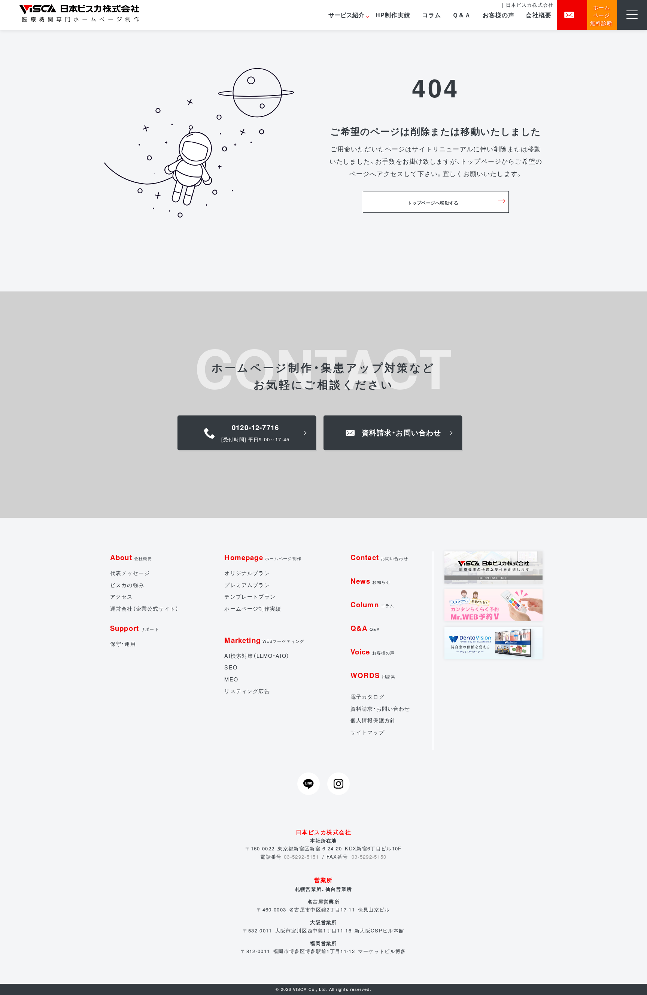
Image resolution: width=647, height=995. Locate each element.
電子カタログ (367, 696)
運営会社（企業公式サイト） (144, 608)
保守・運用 (123, 643)
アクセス (121, 596)
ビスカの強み (127, 585)
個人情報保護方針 (373, 720)
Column (372, 604)
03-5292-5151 (301, 856)
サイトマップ (367, 732)
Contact (379, 557)
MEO (231, 679)
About (131, 557)
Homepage (262, 557)
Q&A (365, 628)
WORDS (372, 675)
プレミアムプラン (247, 585)
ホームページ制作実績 (252, 608)
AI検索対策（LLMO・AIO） (256, 655)
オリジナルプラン (247, 573)
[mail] (572, 15)
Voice (372, 652)
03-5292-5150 (369, 856)
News (370, 581)
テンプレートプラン (249, 596)
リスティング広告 (247, 691)
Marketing (264, 640)
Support (134, 628)
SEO (230, 667)
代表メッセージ (130, 573)
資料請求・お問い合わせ (380, 708)
